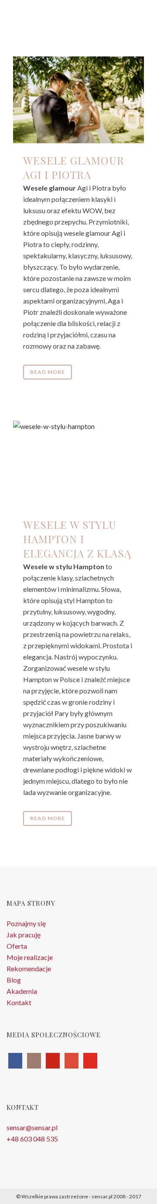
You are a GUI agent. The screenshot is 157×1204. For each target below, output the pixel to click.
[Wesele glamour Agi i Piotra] (78, 99)
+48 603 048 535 (32, 1139)
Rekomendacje (29, 968)
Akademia (22, 991)
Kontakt (19, 1002)
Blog (14, 980)
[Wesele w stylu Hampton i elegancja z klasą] (78, 464)
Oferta (17, 946)
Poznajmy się (26, 923)
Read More (47, 372)
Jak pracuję (24, 934)
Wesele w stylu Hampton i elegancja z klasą (77, 539)
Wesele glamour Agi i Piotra (73, 167)
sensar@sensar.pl (32, 1127)
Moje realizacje (30, 957)
